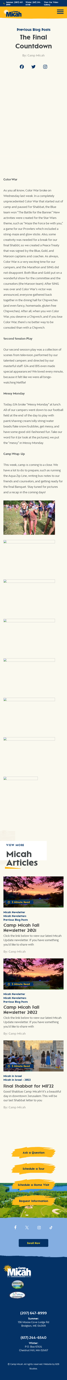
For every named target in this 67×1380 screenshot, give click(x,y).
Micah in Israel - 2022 (17, 1079)
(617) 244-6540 (33, 3)
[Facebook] (22, 67)
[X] (27, 1228)
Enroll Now (33, 1243)
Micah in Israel (12, 1076)
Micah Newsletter (14, 912)
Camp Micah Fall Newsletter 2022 (21, 1010)
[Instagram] (45, 67)
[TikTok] (51, 1228)
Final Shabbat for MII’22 (28, 1086)
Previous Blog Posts (33, 29)
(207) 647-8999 (14, 3)
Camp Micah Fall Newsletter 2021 (21, 928)
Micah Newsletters (14, 916)
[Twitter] (33, 67)
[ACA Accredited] (17, 1294)
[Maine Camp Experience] (17, 1284)
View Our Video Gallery (51, 3)
